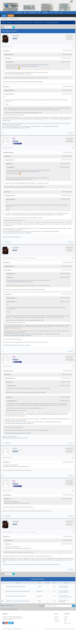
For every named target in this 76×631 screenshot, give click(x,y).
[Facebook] (3, 623)
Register (10, 15)
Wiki (39, 12)
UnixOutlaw (15, 35)
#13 (73, 257)
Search (56, 12)
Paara (39, 601)
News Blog (45, 12)
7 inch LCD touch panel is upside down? (16, 586)
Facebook (56, 616)
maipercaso (39, 596)
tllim (64, 601)
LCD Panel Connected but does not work (16, 596)
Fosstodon (56, 621)
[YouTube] (6, 623)
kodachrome (39, 591)
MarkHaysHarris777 (67, 597)
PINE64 (3, 22)
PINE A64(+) (9, 22)
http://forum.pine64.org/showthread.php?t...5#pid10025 (16, 127)
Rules (25, 12)
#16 (73, 490)
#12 (73, 147)
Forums (66, 616)
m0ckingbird (56, 628)
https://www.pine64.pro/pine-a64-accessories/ (37, 64)
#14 (73, 366)
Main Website (18, 12)
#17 (73, 531)
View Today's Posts (14, 18)
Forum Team (67, 623)
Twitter (56, 618)
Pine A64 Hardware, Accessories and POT (23, 22)
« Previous (7, 27)
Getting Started (32, 12)
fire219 (72, 628)
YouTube (56, 620)
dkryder (14, 448)
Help (61, 12)
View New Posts (4, 18)
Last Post (61, 587)
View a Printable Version (7, 605)
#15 (73, 457)
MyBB (8, 628)
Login (4, 15)
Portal (51, 12)
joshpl (39, 586)
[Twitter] (9, 623)
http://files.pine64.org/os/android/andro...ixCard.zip (18, 74)
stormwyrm (65, 587)
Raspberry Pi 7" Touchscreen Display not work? (17, 601)
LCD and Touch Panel (38, 22)
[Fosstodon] (12, 623)
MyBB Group (19, 628)
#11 (73, 46)
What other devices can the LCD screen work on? (18, 591)
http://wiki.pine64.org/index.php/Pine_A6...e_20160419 (16, 345)
